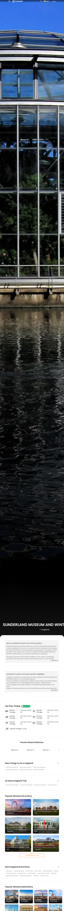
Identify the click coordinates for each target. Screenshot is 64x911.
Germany (24, 900)
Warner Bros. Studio (19, 871)
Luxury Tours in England (12, 769)
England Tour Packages (26, 784)
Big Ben (56, 871)
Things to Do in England (40, 784)
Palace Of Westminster (43, 873)
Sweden (39, 900)
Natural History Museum (12, 875)
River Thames (29, 871)
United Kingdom (10, 900)
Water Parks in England (25, 767)
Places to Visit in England (12, 784)
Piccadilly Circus (22, 873)
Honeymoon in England (39, 767)
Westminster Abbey (47, 871)
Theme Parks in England (12, 767)
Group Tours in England (26, 769)
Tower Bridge (9, 871)
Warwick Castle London (26, 875)
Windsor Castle (44, 875)
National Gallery (32, 873)
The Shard (36, 875)
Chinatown (54, 873)
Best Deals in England (38, 769)
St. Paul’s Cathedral (11, 873)
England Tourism (52, 784)
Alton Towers (38, 871)
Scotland (54, 900)
